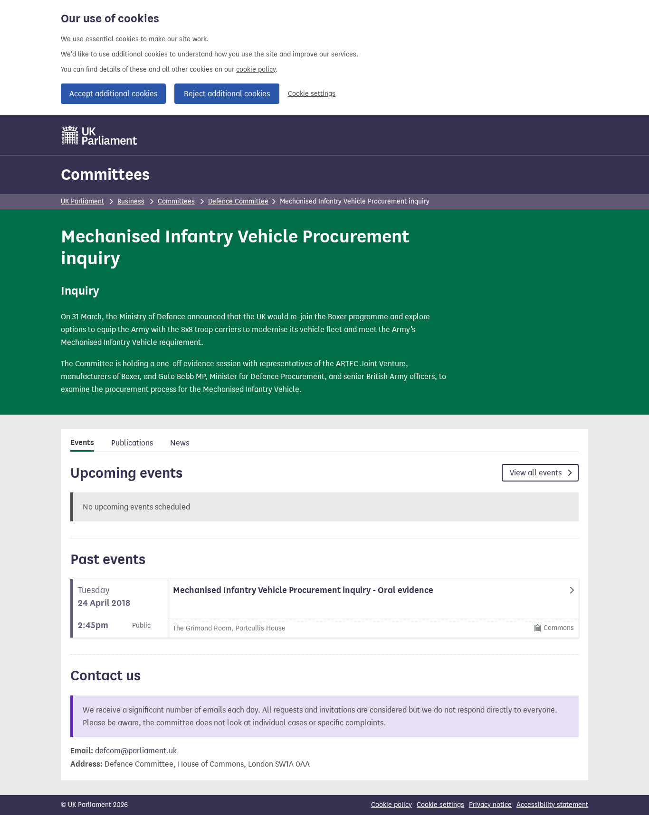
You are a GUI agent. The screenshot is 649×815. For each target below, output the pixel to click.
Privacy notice (490, 805)
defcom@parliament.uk (136, 750)
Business (130, 201)
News (179, 442)
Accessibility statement (552, 805)
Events (82, 442)
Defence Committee (238, 201)
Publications (132, 442)
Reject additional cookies (227, 93)
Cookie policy (391, 805)
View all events (536, 472)
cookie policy (256, 69)
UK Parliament (82, 201)
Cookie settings (311, 94)
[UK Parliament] (99, 135)
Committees (105, 174)
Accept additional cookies (113, 93)
